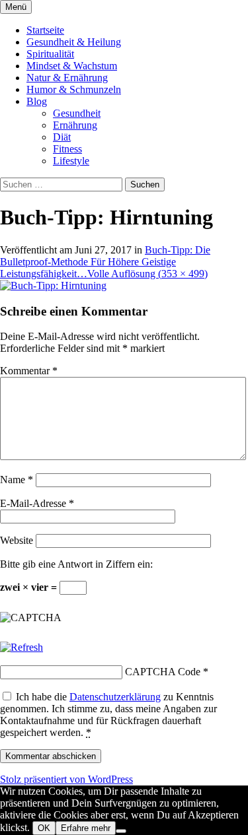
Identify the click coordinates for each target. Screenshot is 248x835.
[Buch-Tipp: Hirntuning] (53, 285)
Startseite (45, 30)
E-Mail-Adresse (37, 503)
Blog (36, 101)
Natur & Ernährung (67, 77)
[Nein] (121, 831)
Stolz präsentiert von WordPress (66, 779)
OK (44, 828)
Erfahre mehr (85, 828)
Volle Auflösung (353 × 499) (147, 273)
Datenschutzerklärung (115, 696)
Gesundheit (77, 113)
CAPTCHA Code (162, 671)
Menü (15, 7)
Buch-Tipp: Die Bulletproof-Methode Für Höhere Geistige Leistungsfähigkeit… (105, 261)
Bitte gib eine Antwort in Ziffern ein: (76, 564)
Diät (62, 137)
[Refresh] (21, 647)
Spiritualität (50, 53)
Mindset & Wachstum (71, 65)
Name (16, 479)
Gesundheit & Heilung (73, 42)
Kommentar (29, 370)
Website (16, 540)
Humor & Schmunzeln (73, 89)
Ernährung (75, 125)
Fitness (67, 148)
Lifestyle (71, 160)
